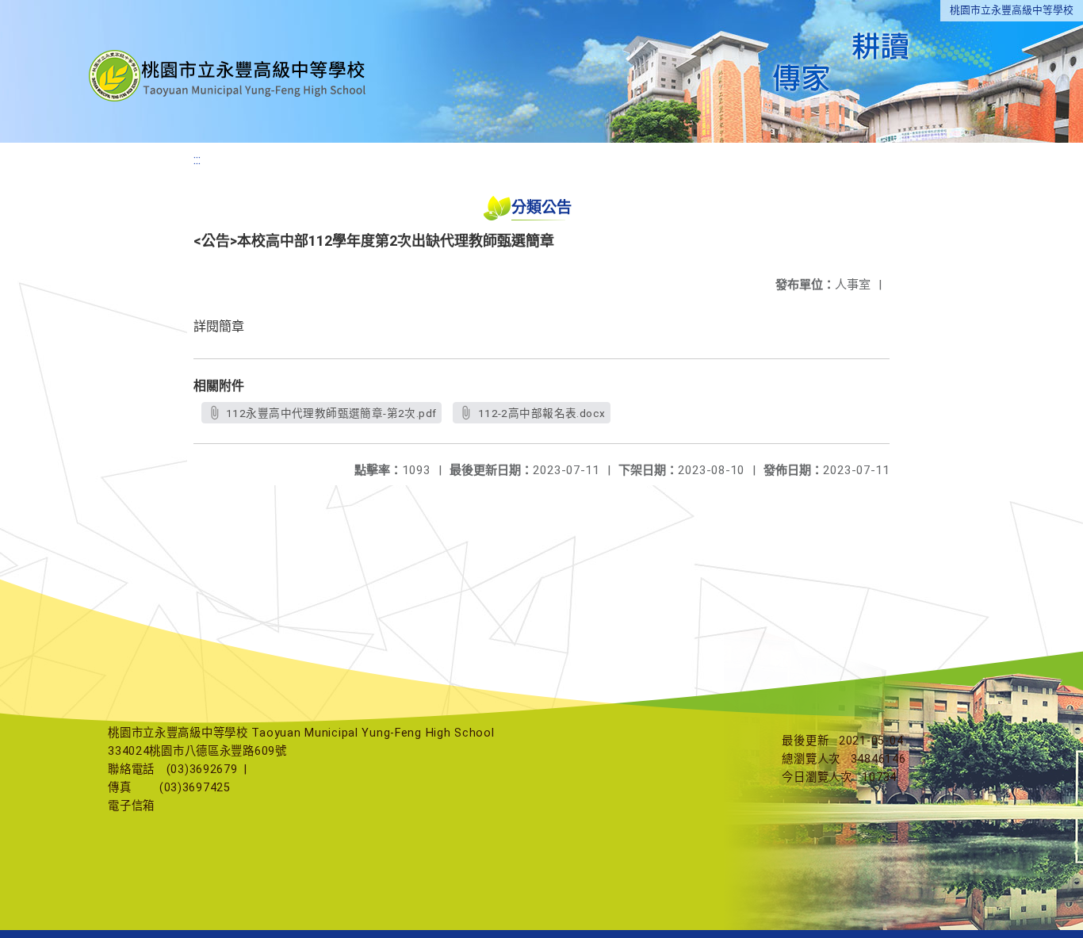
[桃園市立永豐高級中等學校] (229, 71)
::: (197, 159)
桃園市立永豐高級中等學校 (1011, 10)
